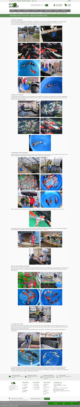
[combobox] (38, 5)
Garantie (25, 385)
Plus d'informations (4, 405)
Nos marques (37, 387)
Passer (55, 403)
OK (46, 5)
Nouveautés (36, 385)
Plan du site (36, 389)
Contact (35, 0)
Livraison (25, 384)
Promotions (36, 384)
